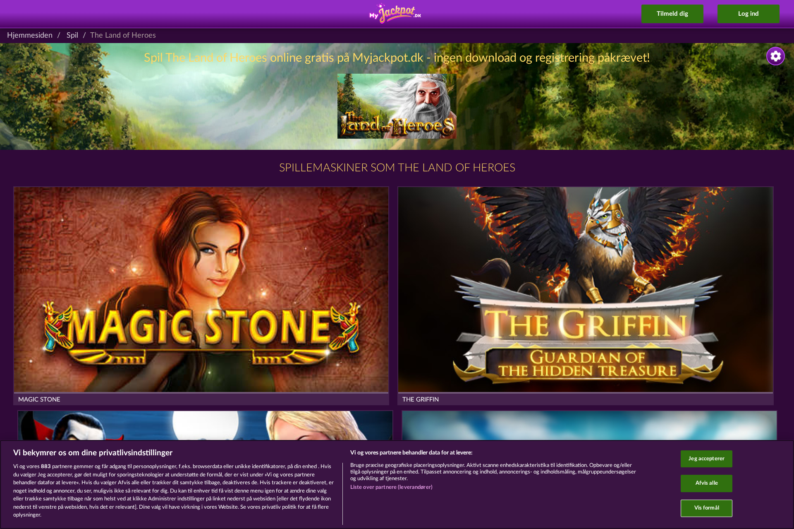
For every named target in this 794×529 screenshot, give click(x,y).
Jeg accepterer (707, 459)
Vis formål (706, 508)
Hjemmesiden (30, 35)
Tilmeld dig (672, 14)
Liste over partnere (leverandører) (391, 487)
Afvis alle (707, 483)
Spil (72, 35)
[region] (397, 484)
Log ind (748, 14)
